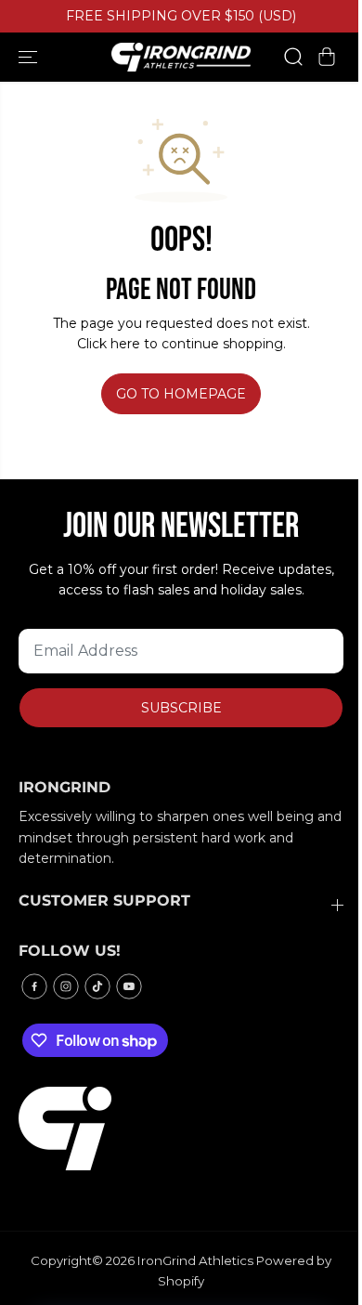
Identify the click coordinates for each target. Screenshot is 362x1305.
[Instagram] (66, 986)
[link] (181, 1128)
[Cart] (326, 56)
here (125, 343)
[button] (30, 57)
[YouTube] (129, 986)
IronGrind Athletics (195, 1260)
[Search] (293, 56)
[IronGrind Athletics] (181, 57)
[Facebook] (34, 986)
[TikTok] (97, 986)
